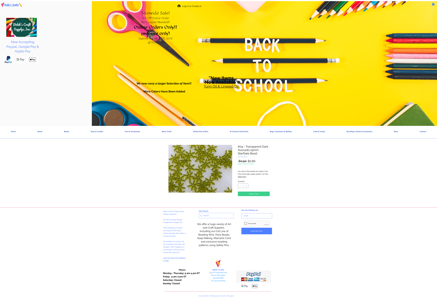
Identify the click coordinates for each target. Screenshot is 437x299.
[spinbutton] (243, 186)
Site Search (203, 211)
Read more (242, 177)
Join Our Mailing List (249, 210)
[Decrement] (239, 186)
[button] (433, 3)
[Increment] (246, 186)
